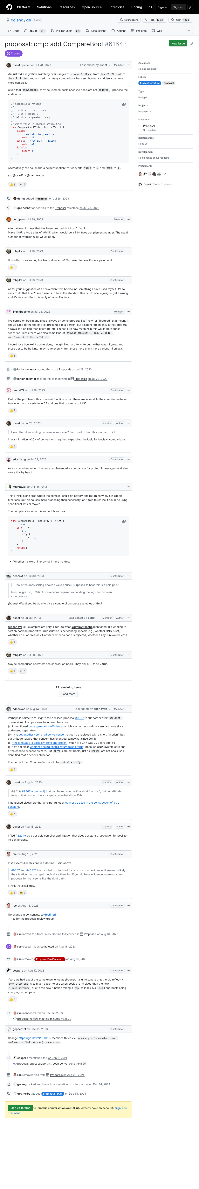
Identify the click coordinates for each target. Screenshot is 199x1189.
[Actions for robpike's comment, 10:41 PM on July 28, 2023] (128, 280)
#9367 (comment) (33, 791)
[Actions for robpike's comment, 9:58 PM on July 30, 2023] (128, 655)
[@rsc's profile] (8, 854)
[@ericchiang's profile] (8, 459)
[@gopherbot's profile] (8, 1029)
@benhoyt (15, 626)
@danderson (35, 175)
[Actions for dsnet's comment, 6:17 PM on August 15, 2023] (128, 826)
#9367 (79, 718)
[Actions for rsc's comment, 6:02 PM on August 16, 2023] (128, 905)
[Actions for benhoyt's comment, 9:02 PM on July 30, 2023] (128, 576)
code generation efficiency (46, 726)
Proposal (60, 207)
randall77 (18, 390)
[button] (124, 104)
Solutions (44, 7)
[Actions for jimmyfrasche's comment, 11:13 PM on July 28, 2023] (128, 311)
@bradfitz (19, 175)
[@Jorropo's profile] (8, 219)
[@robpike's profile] (8, 251)
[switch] (12, 184)
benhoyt (18, 576)
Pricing (136, 7)
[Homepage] (9, 7)
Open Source (92, 7)
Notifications (131, 19)
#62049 (21, 835)
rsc (15, 854)
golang (17, 20)
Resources (67, 7)
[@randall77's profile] (8, 390)
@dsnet (13, 603)
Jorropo (18, 219)
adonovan (19, 709)
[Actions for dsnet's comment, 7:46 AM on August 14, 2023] (128, 782)
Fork (156, 19)
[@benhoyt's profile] (8, 576)
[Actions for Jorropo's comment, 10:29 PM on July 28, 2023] (128, 219)
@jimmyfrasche (82, 626)
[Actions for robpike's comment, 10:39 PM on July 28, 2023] (128, 251)
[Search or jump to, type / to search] (150, 7)
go (28, 20)
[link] (19, 198)
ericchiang (19, 459)
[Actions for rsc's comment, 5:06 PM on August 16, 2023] (128, 854)
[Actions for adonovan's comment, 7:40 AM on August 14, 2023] (128, 709)
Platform (23, 7)
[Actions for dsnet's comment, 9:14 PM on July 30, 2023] (128, 618)
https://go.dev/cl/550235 (35, 1038)
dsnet (16, 65)
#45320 (31, 870)
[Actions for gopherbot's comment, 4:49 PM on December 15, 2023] (128, 1029)
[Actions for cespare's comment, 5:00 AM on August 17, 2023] (128, 970)
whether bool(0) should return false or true (56, 746)
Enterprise (116, 7)
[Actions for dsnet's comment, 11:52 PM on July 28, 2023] (128, 423)
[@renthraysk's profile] (8, 486)
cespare (18, 970)
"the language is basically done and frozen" (39, 742)
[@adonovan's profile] (8, 709)
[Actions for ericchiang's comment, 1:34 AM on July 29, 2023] (128, 459)
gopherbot (19, 1029)
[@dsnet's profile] (8, 64)
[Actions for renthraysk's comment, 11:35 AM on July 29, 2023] (128, 487)
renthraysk (19, 486)
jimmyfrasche (21, 311)
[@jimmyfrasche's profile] (8, 311)
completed (47, 946)
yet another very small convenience (41, 734)
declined (50, 914)
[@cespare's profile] (8, 970)
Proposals (65, 369)
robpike (17, 251)
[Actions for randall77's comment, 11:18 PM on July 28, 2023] (128, 390)
